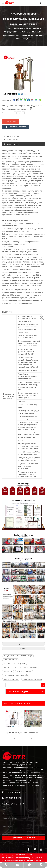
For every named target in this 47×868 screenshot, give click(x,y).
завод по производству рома (14, 663)
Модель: (7, 136)
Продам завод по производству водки (18, 656)
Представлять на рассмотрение (23, 838)
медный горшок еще (24, 671)
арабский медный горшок (32, 679)
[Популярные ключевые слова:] (43, 685)
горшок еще (8, 671)
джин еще (33, 667)
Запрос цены (10, 121)
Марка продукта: (10, 139)
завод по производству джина (15, 667)
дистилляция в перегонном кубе (16, 675)
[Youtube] (41, 849)
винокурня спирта (10, 660)
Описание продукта (11, 144)
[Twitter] (35, 849)
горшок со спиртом (11, 679)
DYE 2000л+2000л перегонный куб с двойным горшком (33, 733)
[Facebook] (29, 849)
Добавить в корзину (17, 127)
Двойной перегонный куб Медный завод (14, 733)
